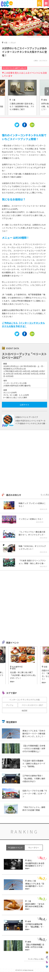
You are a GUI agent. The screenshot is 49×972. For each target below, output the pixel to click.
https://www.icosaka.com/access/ (37, 37)
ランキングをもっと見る (36, 959)
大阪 (5, 42)
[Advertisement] (24, 461)
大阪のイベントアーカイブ (26, 417)
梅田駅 (24, 710)
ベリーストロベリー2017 (32, 705)
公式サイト (24, 404)
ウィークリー (33, 847)
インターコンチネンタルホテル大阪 (24, 699)
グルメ (13, 42)
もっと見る (45, 494)
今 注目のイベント (15, 847)
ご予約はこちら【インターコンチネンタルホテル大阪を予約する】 (23, 324)
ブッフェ (10, 705)
